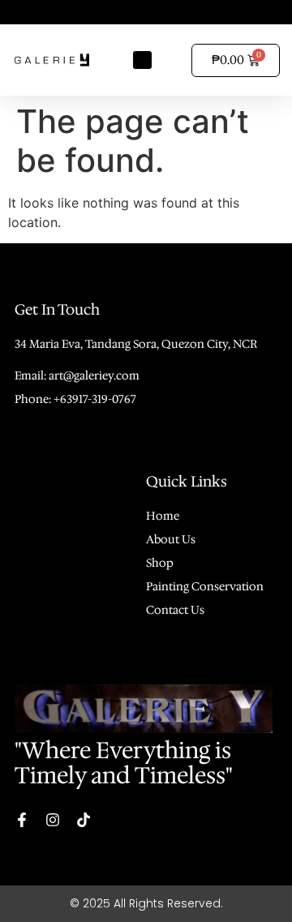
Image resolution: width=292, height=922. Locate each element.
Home (162, 515)
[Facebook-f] (22, 820)
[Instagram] (52, 820)
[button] (142, 60)
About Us (170, 539)
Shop (160, 562)
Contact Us (175, 610)
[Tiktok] (83, 820)
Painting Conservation (205, 586)
